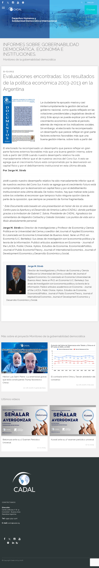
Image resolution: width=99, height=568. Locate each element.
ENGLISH (91, 2)
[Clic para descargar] (19, 120)
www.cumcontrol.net (5, 468)
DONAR (91, 10)
